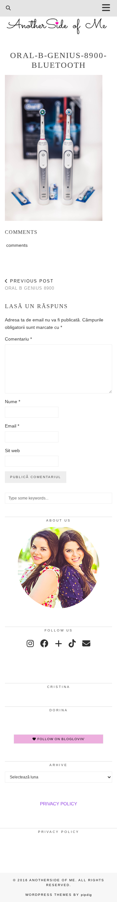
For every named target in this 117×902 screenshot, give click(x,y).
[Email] (86, 643)
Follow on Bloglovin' (60, 739)
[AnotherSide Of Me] (58, 23)
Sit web (12, 450)
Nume (12, 401)
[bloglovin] (58, 643)
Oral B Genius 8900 (29, 285)
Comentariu (18, 339)
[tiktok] (72, 643)
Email (12, 425)
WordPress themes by (58, 894)
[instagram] (30, 643)
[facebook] (44, 643)
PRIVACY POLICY (58, 803)
